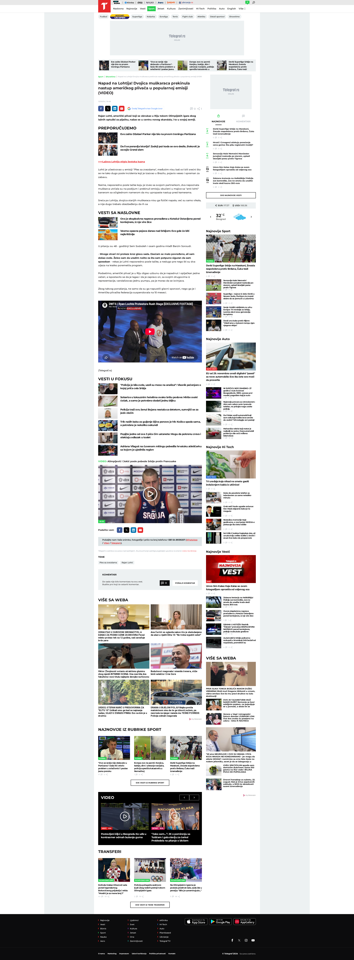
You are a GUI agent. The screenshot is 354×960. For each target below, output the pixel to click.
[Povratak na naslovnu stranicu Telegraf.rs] (104, 6)
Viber (106, 543)
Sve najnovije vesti (231, 195)
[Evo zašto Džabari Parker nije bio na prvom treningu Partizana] (104, 65)
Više (241, 8)
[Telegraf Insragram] (246, 940)
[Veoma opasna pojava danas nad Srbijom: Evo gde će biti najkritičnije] (108, 234)
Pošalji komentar (185, 583)
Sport (100, 77)
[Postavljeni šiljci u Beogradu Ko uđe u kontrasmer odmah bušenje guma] (125, 816)
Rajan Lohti (127, 562)
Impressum (124, 954)
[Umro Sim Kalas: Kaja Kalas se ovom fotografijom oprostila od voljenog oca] (231, 569)
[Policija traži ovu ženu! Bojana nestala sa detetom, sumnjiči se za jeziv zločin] (108, 413)
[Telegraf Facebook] (232, 940)
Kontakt (171, 954)
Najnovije (218, 231)
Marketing (112, 954)
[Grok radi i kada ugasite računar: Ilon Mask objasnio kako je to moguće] (213, 511)
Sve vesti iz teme (150, 905)
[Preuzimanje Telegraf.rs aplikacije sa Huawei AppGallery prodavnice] (244, 921)
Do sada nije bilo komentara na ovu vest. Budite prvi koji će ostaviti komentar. (122, 583)
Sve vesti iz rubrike (150, 783)
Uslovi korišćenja (189, 551)
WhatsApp (191, 539)
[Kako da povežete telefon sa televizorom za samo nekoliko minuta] (213, 497)
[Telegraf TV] (253, 940)
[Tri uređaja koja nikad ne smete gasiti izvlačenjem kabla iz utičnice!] (231, 464)
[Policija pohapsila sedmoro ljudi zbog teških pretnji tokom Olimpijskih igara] (150, 870)
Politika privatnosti (157, 954)
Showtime (110, 77)
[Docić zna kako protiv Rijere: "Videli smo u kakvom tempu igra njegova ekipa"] (213, 325)
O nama (101, 954)
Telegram (116, 543)
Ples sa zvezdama (108, 562)
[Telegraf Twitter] (239, 940)
